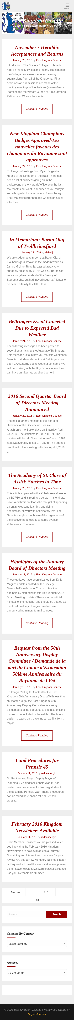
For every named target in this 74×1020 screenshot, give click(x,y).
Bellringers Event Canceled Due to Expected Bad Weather (37, 328)
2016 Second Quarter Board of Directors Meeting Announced (37, 402)
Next (36, 899)
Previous (15, 892)
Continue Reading (37, 108)
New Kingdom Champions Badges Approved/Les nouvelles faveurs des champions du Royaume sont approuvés (37, 146)
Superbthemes (37, 1014)
